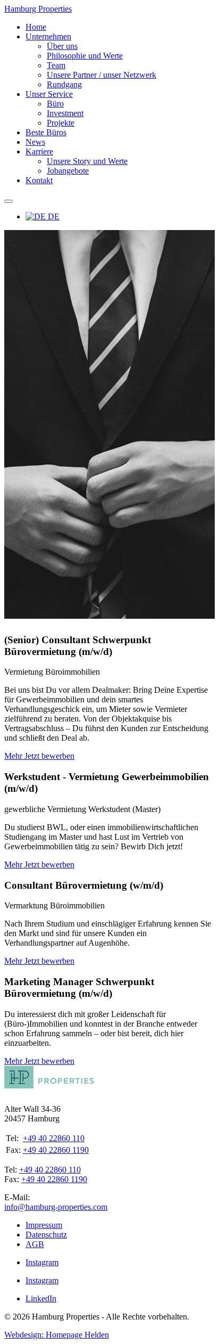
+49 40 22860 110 (54, 1138)
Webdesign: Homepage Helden (56, 1334)
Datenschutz (46, 1234)
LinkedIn (41, 1298)
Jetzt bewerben (49, 755)
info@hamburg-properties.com (55, 1206)
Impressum (44, 1225)
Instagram (42, 1262)
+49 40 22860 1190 (56, 1149)
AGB (35, 1244)
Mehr (14, 755)
